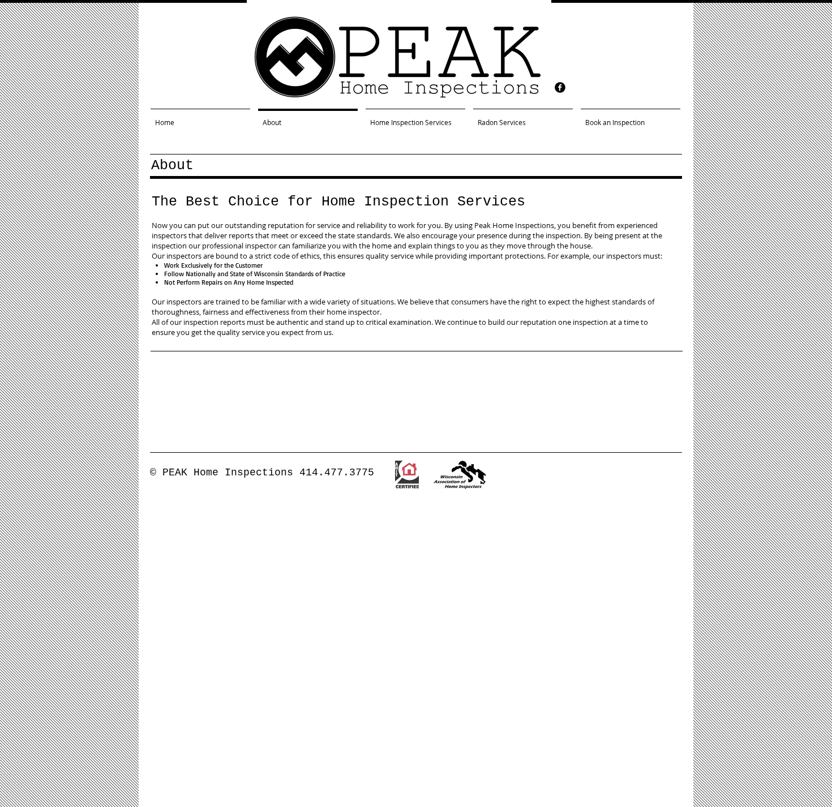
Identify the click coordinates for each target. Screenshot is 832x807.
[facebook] (560, 87)
